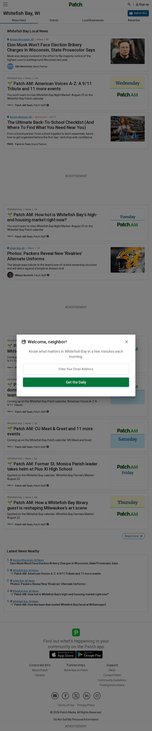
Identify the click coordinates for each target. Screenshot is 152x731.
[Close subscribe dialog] (127, 342)
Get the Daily (76, 382)
